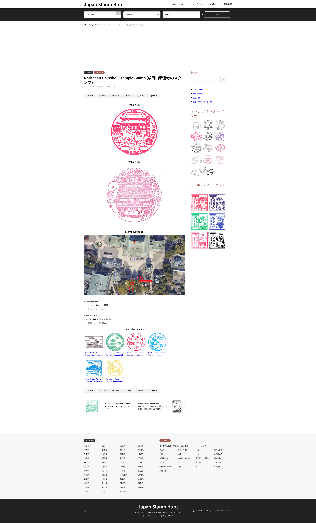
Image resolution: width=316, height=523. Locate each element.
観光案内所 (218, 454)
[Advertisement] (158, 47)
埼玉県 (122, 458)
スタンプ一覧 (198, 90)
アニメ (198, 467)
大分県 (86, 491)
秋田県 (86, 454)
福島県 (122, 454)
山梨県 (104, 467)
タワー (198, 462)
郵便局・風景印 (165, 467)
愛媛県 (122, 483)
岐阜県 (141, 467)
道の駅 (162, 462)
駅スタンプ (218, 450)
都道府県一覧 (198, 94)
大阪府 (122, 446)
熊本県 (141, 487)
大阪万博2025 (164, 458)
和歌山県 (123, 475)
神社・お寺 (99, 72)
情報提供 (228, 4)
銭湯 (197, 450)
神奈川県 (87, 462)
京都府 (104, 446)
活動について (178, 4)
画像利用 (213, 4)
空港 (161, 454)
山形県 (104, 454)
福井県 (86, 467)
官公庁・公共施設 (203, 458)
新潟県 (104, 462)
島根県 (86, 479)
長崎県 (122, 487)
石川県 (141, 462)
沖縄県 (86, 450)
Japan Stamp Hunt (158, 506)
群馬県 (104, 458)
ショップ (202, 446)
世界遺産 (217, 462)
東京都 (86, 446)
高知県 (141, 483)
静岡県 (86, 471)
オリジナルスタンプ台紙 (168, 446)
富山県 (122, 462)
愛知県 (104, 471)
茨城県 (141, 454)
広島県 (122, 479)
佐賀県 (86, 487)
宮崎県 (104, 491)
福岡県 (104, 487)
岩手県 (122, 450)
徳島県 (86, 483)
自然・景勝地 (183, 450)
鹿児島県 (123, 491)
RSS (85, 511)
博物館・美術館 (184, 458)
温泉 (179, 462)
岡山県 (104, 479)
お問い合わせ (196, 4)
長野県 (122, 467)
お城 (197, 454)
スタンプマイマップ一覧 (202, 102)
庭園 (179, 467)
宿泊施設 (184, 446)
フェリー (162, 450)
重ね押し (217, 467)
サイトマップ (168, 516)
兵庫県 (86, 475)
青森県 (104, 450)
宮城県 (141, 450)
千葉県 (88, 72)
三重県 (122, 471)
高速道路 (217, 458)
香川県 (104, 483)
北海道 (141, 446)
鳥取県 (141, 475)
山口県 (141, 479)
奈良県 (104, 475)
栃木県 (86, 458)
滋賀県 (141, 471)
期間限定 (162, 471)
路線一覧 (196, 98)
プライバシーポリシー (151, 516)
